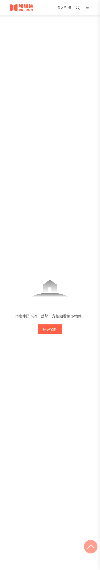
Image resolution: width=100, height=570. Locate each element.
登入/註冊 (64, 8)
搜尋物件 (50, 329)
